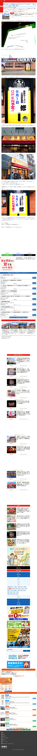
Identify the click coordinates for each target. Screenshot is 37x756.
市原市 (17, 592)
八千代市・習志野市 (14, 590)
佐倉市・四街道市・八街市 (11, 592)
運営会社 (3, 734)
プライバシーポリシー (5, 741)
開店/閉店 (3, 338)
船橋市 (8, 590)
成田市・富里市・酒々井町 (21, 590)
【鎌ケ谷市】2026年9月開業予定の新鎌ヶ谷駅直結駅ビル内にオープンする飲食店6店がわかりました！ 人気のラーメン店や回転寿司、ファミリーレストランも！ (23, 360)
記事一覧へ (18, 253)
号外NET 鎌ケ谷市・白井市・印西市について (8, 743)
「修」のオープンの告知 (13, 184)
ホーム (3, 732)
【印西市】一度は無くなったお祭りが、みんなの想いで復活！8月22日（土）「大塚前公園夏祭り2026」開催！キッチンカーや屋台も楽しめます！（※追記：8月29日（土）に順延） (23, 510)
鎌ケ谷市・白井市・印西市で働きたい (14, 272)
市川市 (26, 588)
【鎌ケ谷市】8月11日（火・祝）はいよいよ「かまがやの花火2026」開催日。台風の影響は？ (23, 402)
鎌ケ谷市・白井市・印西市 (16, 588)
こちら (17, 224)
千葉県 (15, 7)
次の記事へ (29, 253)
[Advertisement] (18, 347)
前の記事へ (8, 253)
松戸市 (23, 588)
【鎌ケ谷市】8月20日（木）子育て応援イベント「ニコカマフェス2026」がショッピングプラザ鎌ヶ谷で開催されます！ (23, 517)
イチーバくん (7, 338)
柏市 (9, 588)
